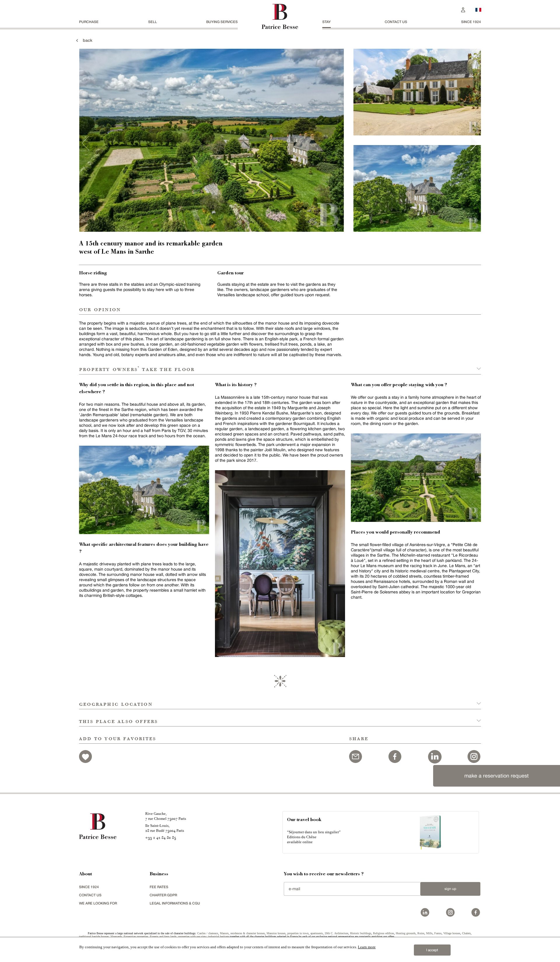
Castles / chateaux (207, 933)
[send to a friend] (356, 756)
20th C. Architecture (336, 933)
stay (326, 22)
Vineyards (116, 936)
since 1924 (471, 22)
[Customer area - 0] (463, 9)
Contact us (396, 22)
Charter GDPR (163, 895)
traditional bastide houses (94, 936)
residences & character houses (247, 933)
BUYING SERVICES (222, 22)
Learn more (367, 947)
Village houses (451, 933)
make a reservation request (496, 776)
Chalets (466, 933)
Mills (429, 933)
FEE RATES (159, 887)
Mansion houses (276, 933)
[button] (280, 700)
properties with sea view (192, 936)
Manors (224, 933)
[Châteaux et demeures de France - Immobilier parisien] (478, 9)
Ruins (420, 933)
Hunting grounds (406, 933)
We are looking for (98, 903)
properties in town (298, 933)
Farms (438, 933)
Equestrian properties (136, 936)
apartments (316, 933)
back (85, 40)
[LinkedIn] (435, 756)
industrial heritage (218, 936)
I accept (432, 950)
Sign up (450, 889)
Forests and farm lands (163, 936)
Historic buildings (360, 933)
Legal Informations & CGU (175, 903)
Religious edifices (383, 933)
